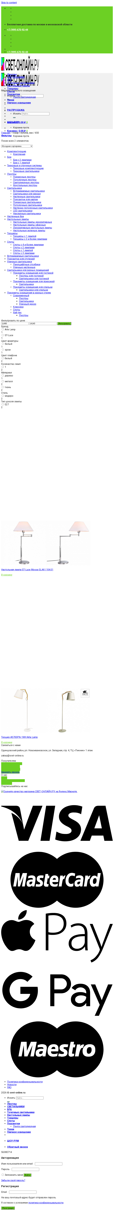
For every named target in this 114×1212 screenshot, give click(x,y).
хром (8, 349)
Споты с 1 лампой (23, 250)
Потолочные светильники (27, 205)
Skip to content (9, 2)
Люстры (12, 74)
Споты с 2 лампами (23, 247)
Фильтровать (64, 323)
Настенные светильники (26, 196)
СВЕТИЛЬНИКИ (15, 77)
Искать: (17, 113)
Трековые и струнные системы (24, 165)
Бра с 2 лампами (22, 159)
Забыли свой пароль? (13, 1180)
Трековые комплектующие (28, 168)
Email (4, 1192)
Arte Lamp (10, 329)
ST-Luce (9, 335)
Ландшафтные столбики (26, 264)
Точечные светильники (20, 83)
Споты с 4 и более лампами (28, 244)
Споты (11, 91)
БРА (9, 80)
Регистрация (8, 1208)
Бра (9, 157)
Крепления (19, 154)
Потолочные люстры (25, 179)
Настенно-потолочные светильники (33, 208)
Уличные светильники (19, 261)
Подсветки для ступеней (21, 258)
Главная (5, 132)
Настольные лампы (18, 85)
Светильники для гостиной (34, 278)
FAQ (9, 1087)
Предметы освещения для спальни (32, 287)
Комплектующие (16, 151)
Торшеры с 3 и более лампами (30, 239)
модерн (9, 395)
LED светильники (22, 210)
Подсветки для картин (25, 199)
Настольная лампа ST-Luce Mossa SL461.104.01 (27, 569)
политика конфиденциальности (45, 1202)
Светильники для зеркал (27, 193)
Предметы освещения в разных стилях (29, 292)
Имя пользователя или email (17, 1163)
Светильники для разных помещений (28, 270)
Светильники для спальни (33, 289)
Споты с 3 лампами (23, 253)
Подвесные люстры (24, 176)
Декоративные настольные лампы (32, 227)
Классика (18, 306)
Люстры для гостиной (31, 275)
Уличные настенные (24, 267)
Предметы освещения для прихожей (33, 281)
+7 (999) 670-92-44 (17, 29)
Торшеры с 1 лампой (24, 236)
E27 (7, 404)
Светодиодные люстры (26, 182)
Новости (11, 1084)
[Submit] (14, 117)
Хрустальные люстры (25, 185)
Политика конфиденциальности (25, 1081)
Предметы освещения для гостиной (33, 273)
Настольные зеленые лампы (29, 230)
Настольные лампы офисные (29, 224)
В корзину (6, 574)
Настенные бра (15, 216)
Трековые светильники (26, 171)
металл (9, 381)
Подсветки (13, 94)
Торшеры (12, 88)
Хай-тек (17, 312)
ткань (8, 387)
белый (8, 344)
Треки (10, 99)
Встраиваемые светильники (29, 191)
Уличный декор (27, 304)
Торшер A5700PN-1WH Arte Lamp (19, 737)
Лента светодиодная (24, 97)
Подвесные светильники (27, 202)
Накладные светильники (27, 213)
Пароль (6, 1169)
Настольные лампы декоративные (32, 222)
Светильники (14, 188)
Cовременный (21, 295)
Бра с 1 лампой (21, 162)
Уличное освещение (19, 102)
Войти (27, 1175)
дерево (9, 375)
